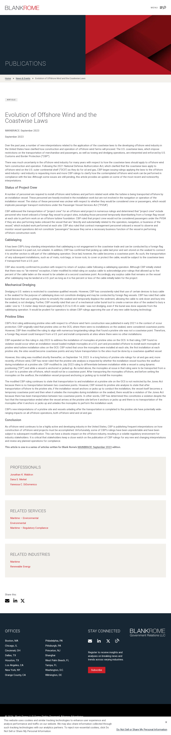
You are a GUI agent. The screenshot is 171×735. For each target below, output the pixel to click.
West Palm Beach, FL (57, 660)
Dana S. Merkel (18, 479)
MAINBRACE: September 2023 (95, 447)
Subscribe (96, 670)
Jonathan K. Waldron (21, 474)
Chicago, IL (11, 645)
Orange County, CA (15, 675)
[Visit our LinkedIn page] (99, 641)
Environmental (18, 523)
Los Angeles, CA (14, 665)
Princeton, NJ (52, 650)
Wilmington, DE (53, 675)
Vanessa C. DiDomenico (23, 484)
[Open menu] (158, 7)
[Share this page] (7, 601)
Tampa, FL (51, 665)
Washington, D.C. (54, 670)
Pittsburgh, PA (53, 645)
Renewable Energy (20, 566)
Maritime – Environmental (24, 518)
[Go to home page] (22, 8)
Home (8, 78)
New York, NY (12, 670)
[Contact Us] (90, 641)
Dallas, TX (10, 655)
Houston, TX (12, 660)
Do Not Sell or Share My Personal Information (141, 729)
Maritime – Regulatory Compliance (29, 527)
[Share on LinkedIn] (15, 601)
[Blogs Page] (117, 641)
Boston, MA (11, 640)
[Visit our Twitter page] (108, 641)
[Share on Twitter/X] (22, 601)
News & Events (23, 78)
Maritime (15, 561)
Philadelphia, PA (54, 640)
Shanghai (50, 655)
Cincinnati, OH (12, 650)
